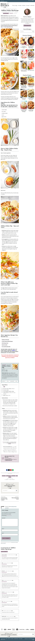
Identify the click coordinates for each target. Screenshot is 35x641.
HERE (13, 350)
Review (12, 381)
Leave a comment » (12, 479)
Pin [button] (8, 381)
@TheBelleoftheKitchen (8, 459)
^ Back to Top (3, 638)
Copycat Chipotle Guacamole (6, 25)
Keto (16, 475)
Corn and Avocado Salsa (6, 346)
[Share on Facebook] (7, 470)
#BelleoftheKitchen (9, 460)
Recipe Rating (4, 515)
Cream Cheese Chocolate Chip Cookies (4, 499)
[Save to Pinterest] (11, 470)
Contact (12, 638)
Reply (12, 580)
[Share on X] (9, 470)
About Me (9, 638)
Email (3, 533)
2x (5, 386)
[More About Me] (27, 12)
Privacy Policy (3, 639)
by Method (23, 5)
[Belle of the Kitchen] (5, 5)
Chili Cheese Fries (5, 343)
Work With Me (16, 638)
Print (4, 381)
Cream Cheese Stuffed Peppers (7, 341)
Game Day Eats (8, 475)
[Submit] (33, 31)
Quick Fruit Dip (4, 344)
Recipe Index (32, 5)
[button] (2, 364)
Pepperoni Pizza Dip (5, 339)
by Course (19, 5)
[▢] (2, 388)
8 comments (6, 479)
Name (3, 528)
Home (6, 638)
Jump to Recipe (6, 13)
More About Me (27, 25)
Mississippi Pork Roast (15, 498)
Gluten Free (13, 475)
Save (16, 381)
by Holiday (28, 5)
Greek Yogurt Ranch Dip (8, 26)
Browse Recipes (14, 5)
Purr (33, 639)
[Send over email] (13, 470)
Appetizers (3, 475)
